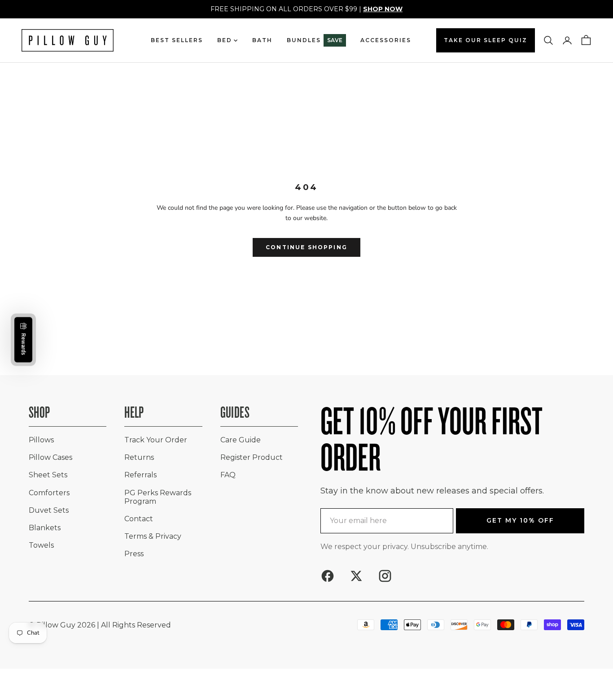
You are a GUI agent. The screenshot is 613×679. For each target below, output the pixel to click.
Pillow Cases (50, 457)
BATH (262, 40)
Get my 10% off (520, 520)
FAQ (228, 475)
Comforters (49, 493)
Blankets (45, 527)
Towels (41, 545)
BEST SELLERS (177, 40)
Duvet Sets (49, 510)
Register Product (251, 457)
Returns (139, 457)
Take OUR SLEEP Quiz (485, 40)
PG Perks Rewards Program (157, 497)
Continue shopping (306, 247)
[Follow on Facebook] (327, 576)
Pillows (41, 440)
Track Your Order (155, 440)
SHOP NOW (383, 9)
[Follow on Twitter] (356, 576)
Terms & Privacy (152, 536)
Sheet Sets (48, 475)
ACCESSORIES (385, 40)
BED (224, 40)
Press (134, 553)
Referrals (140, 475)
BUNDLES (314, 40)
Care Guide (240, 440)
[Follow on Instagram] (385, 576)
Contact (138, 519)
